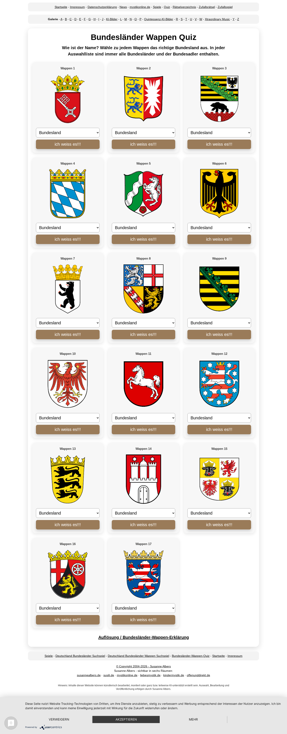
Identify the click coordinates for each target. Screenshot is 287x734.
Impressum (77, 7)
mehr (193, 719)
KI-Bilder (111, 19)
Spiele (157, 7)
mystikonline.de (140, 7)
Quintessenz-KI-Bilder (158, 19)
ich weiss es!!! (68, 144)
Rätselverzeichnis (184, 7)
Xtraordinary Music (217, 19)
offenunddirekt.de (198, 675)
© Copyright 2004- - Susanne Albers (143, 666)
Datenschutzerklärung (102, 7)
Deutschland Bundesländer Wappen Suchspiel (138, 655)
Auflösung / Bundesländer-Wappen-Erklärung (143, 637)
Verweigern (59, 719)
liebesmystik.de (150, 675)
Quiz (167, 7)
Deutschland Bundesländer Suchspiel (80, 655)
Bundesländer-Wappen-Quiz (190, 655)
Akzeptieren (126, 719)
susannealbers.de (89, 675)
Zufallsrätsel (207, 7)
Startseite (61, 7)
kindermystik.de (173, 675)
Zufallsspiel (225, 7)
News (123, 7)
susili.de (108, 675)
